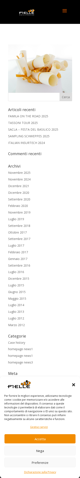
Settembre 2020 (19, 199)
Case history (16, 343)
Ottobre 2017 (17, 232)
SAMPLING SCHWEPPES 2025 (28, 136)
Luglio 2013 (16, 312)
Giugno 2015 (17, 292)
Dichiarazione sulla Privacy (40, 472)
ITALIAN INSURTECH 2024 (26, 143)
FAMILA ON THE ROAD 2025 (28, 116)
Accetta (40, 439)
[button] (73, 385)
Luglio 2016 (16, 272)
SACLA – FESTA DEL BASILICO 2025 (33, 129)
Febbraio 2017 (18, 252)
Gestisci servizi (39, 427)
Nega (40, 451)
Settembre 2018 (19, 226)
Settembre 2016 (19, 265)
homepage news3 (20, 362)
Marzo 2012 (16, 325)
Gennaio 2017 (17, 259)
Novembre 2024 (19, 179)
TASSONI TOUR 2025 (23, 123)
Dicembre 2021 (18, 186)
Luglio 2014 (16, 305)
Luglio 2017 (16, 245)
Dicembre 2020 (18, 193)
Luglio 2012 (16, 318)
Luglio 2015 (16, 285)
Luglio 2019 (16, 219)
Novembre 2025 (19, 173)
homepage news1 (20, 349)
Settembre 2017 (19, 239)
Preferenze (40, 462)
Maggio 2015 (17, 298)
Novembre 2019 (19, 212)
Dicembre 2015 (18, 278)
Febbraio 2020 (18, 206)
